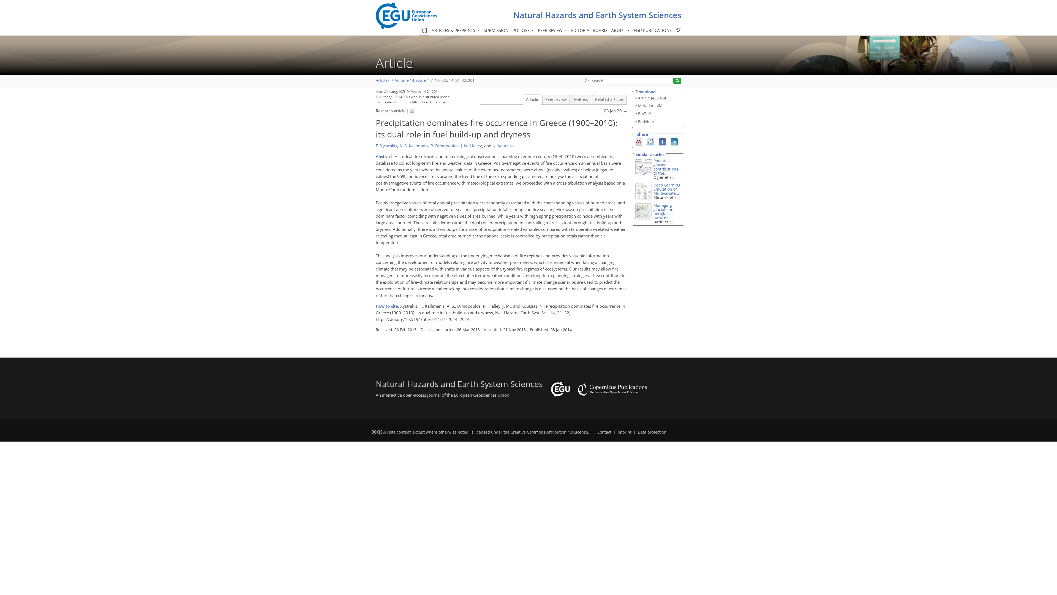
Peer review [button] (551, 30)
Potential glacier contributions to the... (665, 167)
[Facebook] (662, 141)
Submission (496, 30)
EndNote (646, 121)
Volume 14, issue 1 (412, 80)
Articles (382, 80)
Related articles (609, 99)
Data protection (652, 432)
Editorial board (589, 30)
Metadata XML (651, 105)
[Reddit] (650, 141)
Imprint (624, 432)
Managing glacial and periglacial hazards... (663, 211)
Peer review (556, 99)
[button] (587, 80)
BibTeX (644, 113)
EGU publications (653, 30)
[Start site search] (677, 81)
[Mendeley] (638, 141)
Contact (604, 432)
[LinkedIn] (674, 141)
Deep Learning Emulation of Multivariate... (666, 189)
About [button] (618, 30)
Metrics (581, 99)
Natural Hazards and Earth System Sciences (597, 15)
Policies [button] (522, 30)
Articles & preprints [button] (454, 30)
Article (532, 99)
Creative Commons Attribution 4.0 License (549, 432)
